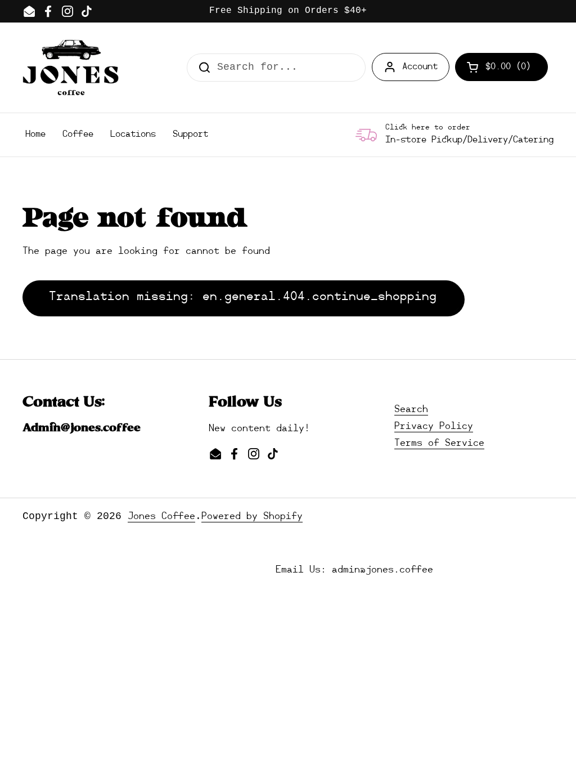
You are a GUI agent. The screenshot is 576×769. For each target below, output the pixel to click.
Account (420, 66)
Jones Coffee (161, 516)
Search (411, 409)
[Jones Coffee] (70, 67)
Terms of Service (439, 443)
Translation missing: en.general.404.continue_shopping (242, 297)
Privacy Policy (433, 426)
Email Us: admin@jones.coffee (354, 570)
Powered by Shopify (252, 516)
